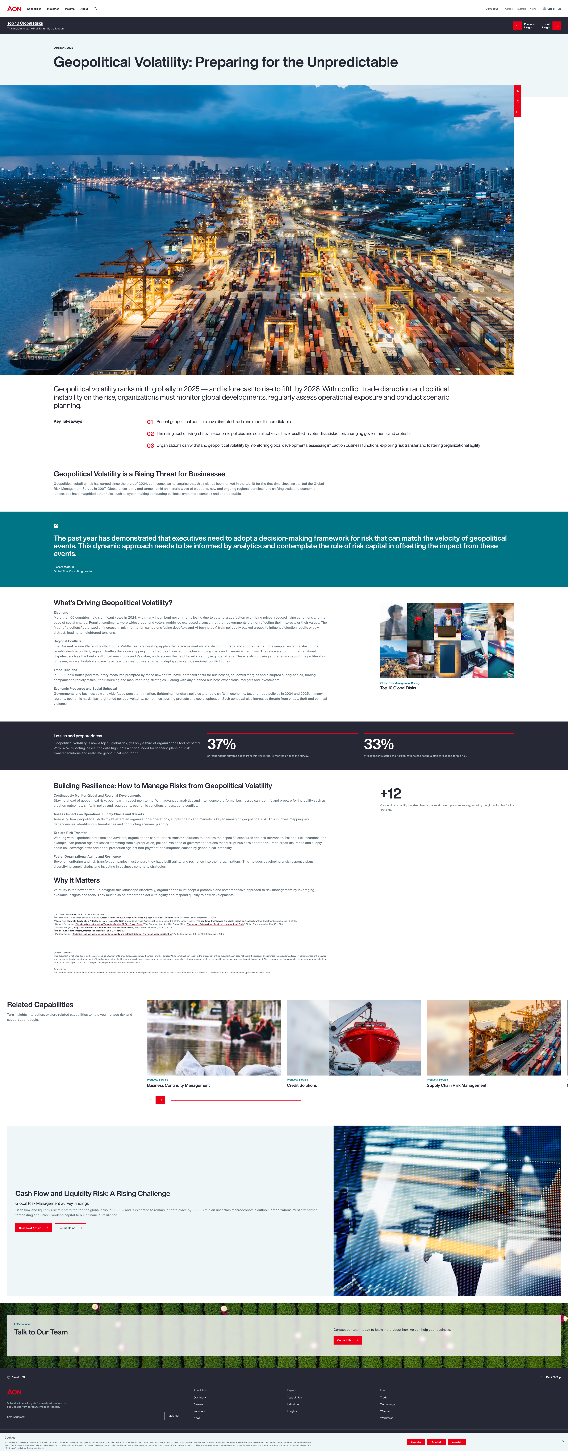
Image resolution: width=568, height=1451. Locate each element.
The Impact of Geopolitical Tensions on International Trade (215, 924)
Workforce (386, 1418)
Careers (509, 9)
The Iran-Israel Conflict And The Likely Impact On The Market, (226, 920)
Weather (385, 1411)
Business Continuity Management (178, 1085)
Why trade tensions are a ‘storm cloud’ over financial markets (103, 927)
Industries (53, 9)
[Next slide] (160, 1100)
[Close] (563, 1441)
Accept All (456, 1442)
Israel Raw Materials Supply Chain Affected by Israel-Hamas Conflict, (89, 920)
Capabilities (34, 9)
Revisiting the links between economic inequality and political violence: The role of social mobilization (122, 933)
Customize (416, 1442)
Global (554, 9)
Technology (387, 1404)
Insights (70, 9)
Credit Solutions (302, 1085)
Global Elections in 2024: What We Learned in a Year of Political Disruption (137, 917)
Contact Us (492, 9)
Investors (521, 9)
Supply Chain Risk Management (456, 1085)
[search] (95, 8)
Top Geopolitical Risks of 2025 (71, 914)
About (84, 9)
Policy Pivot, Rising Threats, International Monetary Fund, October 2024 (90, 930)
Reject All (436, 1442)
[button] (33, 1227)
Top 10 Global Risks (25, 23)
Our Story (200, 1397)
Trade (383, 1397)
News (533, 9)
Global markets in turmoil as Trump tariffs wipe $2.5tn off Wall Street (109, 924)
